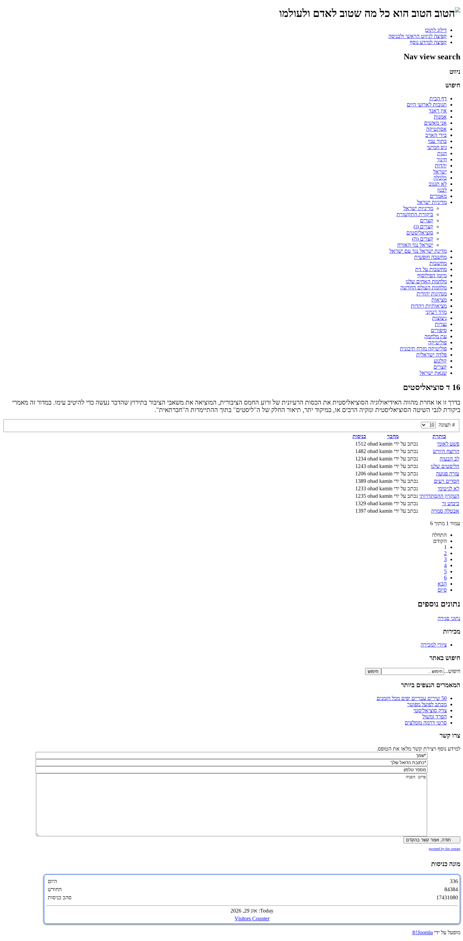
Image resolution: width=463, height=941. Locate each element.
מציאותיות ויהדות (429, 306)
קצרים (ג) (423, 226)
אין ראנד (438, 111)
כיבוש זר (450, 503)
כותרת (439, 436)
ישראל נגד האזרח (415, 245)
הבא (442, 584)
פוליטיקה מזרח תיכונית (423, 348)
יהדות (441, 165)
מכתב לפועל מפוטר (427, 704)
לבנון (442, 190)
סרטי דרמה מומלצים (426, 722)
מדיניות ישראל (432, 202)
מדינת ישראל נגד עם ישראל (418, 251)
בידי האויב (436, 135)
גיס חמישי (437, 147)
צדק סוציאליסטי (430, 710)
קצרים (426, 220)
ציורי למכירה (434, 645)
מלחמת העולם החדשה (423, 287)
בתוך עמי (437, 141)
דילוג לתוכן (436, 30)
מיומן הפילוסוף (432, 275)
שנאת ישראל (433, 373)
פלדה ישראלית (431, 354)
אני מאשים (435, 123)
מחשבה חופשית (430, 257)
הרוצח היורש (446, 451)
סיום (442, 590)
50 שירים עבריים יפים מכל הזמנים (412, 698)
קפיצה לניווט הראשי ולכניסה (417, 36)
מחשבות (438, 263)
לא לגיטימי (448, 488)
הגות (442, 153)
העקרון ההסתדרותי (439, 496)
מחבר (393, 436)
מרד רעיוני (436, 312)
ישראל (440, 172)
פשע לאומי (448, 444)
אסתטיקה (436, 129)
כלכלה (440, 178)
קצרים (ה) (422, 239)
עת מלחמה (435, 336)
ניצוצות (439, 318)
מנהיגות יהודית (432, 293)
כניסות (359, 436)
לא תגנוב (438, 184)
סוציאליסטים (419, 233)
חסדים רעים (446, 481)
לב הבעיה (449, 459)
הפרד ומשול (434, 716)
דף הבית (438, 98)
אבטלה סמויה (445, 511)
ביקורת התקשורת (415, 214)
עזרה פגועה (447, 473)
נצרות (441, 324)
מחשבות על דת (431, 269)
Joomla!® (422, 932)
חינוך (442, 159)
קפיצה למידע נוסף (428, 42)
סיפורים (439, 330)
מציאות (439, 300)
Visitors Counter (252, 918)
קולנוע (440, 361)
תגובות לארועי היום (427, 104)
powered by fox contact (444, 849)
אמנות (440, 117)
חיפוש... (452, 671)
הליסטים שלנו (445, 466)
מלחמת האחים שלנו (426, 281)
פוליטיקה (437, 342)
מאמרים (438, 196)
